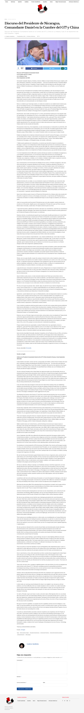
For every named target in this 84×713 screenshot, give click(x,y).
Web (44, 682)
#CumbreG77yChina (45, 632)
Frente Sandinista (35, 1)
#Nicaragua (28, 634)
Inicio (6, 1)
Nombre (19, 676)
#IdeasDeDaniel (20, 634)
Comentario (20, 660)
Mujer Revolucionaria (61, 1)
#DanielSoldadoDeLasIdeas (56, 632)
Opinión (20, 1)
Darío (51, 1)
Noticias (13, 1)
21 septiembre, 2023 (21, 36)
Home (6, 19)
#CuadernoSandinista (34, 632)
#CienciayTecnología (24, 632)
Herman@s (28, 348)
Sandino (45, 1)
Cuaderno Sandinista (10, 36)
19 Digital (23, 629)
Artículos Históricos (74, 1)
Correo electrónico (22, 682)
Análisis (26, 1)
